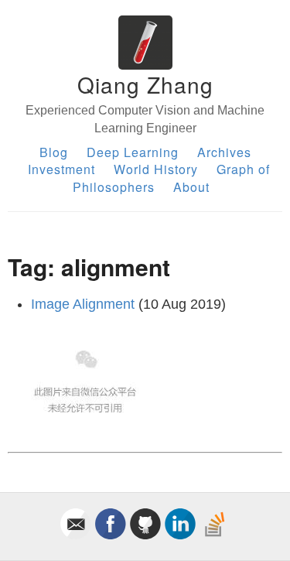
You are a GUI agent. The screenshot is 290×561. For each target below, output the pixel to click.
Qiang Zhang (145, 84)
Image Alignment (83, 304)
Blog (53, 152)
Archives (224, 152)
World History (156, 169)
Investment (61, 169)
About (191, 187)
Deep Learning (133, 152)
